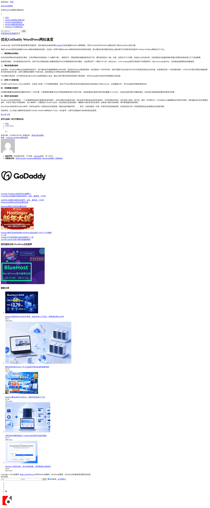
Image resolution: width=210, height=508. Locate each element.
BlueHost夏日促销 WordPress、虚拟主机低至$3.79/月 (25, 397)
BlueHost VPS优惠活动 (14, 27)
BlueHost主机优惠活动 (13, 22)
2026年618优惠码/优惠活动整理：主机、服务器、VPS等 (22, 200)
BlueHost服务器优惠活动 (14, 25)
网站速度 (24, 138)
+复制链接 (58, 158)
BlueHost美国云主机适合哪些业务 (14, 206)
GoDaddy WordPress (13, 138)
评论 (7, 124)
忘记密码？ (61, 479)
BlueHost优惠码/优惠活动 (14, 20)
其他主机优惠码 (10, 33)
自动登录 (52, 479)
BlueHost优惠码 (7, 6)
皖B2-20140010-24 (27, 474)
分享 (8, 114)
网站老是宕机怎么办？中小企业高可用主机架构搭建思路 (27, 367)
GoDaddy (59, 45)
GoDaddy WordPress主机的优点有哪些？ (16, 194)
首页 (7, 18)
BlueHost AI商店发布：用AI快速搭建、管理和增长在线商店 (28, 466)
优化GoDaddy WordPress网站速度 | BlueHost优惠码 (35, 158)
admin (38, 156)
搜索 (23, 31)
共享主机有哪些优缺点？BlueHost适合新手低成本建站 (26, 436)
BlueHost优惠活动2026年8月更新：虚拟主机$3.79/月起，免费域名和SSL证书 (34, 317)
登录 (12, 2)
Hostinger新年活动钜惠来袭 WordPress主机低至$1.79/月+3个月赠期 (26, 233)
